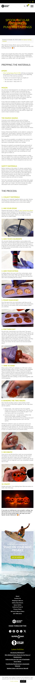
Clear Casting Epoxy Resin (26, 210)
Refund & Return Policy (17, 611)
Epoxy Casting (27, 39)
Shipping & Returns (17, 600)
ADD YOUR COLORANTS (12, 239)
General (4, 41)
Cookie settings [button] (14, 681)
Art (22, 39)
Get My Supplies (17, 557)
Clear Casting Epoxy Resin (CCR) (11, 73)
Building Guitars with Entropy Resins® (17, 668)
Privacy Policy (18, 609)
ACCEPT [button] (23, 681)
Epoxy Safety (17, 605)
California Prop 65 (17, 607)
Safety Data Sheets (17, 602)
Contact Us (17, 598)
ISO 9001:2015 (17, 613)
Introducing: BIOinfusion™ (17, 652)
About (17, 596)
